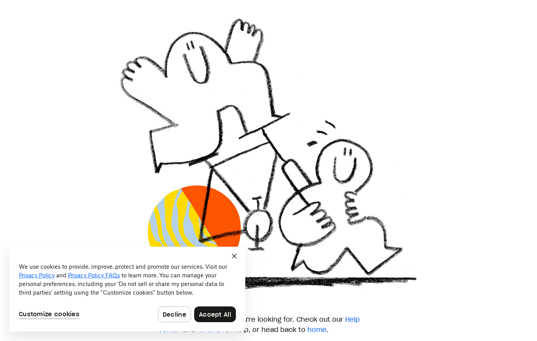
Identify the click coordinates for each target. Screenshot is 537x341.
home (317, 330)
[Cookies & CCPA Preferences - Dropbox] (127, 289)
